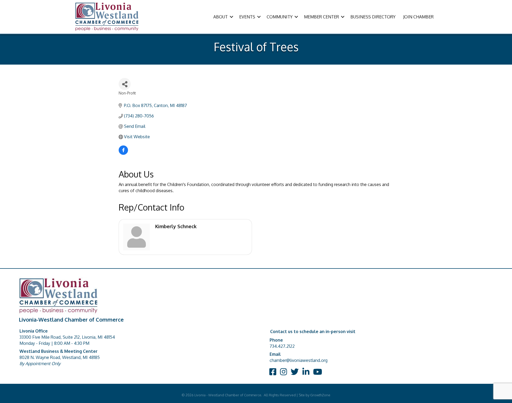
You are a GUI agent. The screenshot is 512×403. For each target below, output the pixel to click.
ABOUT (220, 16)
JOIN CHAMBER (418, 16)
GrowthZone (320, 395)
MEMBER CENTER (321, 16)
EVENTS (247, 16)
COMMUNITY (280, 16)
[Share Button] (125, 84)
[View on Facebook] (123, 153)
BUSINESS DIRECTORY (372, 16)
